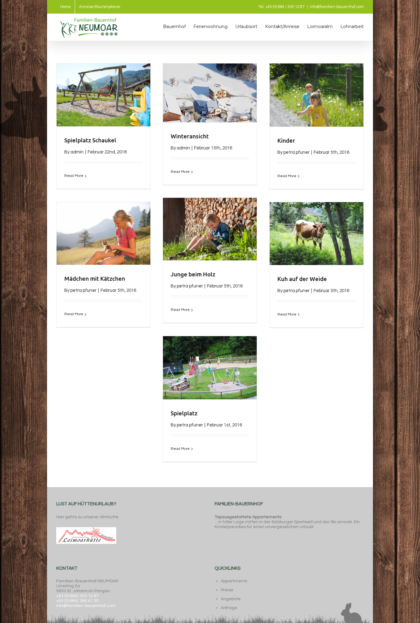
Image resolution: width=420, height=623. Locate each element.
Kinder (286, 140)
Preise (227, 590)
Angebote (231, 599)
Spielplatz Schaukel (90, 140)
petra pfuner (296, 152)
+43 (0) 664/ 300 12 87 (77, 596)
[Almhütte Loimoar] (86, 526)
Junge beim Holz (193, 274)
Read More (73, 176)
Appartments (234, 581)
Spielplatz (184, 413)
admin (77, 152)
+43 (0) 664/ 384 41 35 (77, 601)
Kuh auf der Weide (302, 279)
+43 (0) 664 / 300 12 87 (284, 7)
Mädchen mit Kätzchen (94, 278)
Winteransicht (190, 136)
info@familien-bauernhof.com (337, 7)
